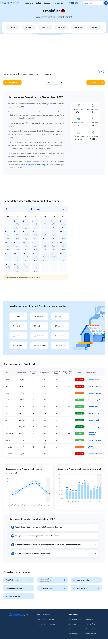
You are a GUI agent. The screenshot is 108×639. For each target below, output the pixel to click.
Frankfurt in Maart (94, 393)
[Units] (73, 3)
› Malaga (52, 624)
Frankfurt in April (94, 400)
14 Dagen (29, 27)
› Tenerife (40, 629)
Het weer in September (14, 588)
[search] (106, 3)
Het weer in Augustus (81, 580)
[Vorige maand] (7, 209)
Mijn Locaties (58, 3)
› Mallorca (52, 629)
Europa (47, 3)
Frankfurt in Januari (94, 380)
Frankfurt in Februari (95, 386)
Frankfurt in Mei (93, 406)
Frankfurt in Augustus (95, 427)
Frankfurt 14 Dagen (13, 580)
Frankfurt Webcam (46, 588)
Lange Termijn (77, 27)
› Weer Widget (73, 633)
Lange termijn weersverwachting (46, 580)
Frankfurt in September (92, 433)
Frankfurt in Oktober (95, 440)
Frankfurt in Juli (93, 420)
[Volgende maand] (64, 209)
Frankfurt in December (95, 454)
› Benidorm (41, 619)
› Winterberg (41, 624)
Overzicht (12, 27)
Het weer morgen (80, 588)
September (61, 27)
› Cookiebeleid (91, 633)
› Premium (72, 624)
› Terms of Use (91, 624)
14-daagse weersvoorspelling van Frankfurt (39, 164)
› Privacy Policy (91, 629)
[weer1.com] (9, 3)
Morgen (94, 27)
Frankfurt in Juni (93, 413)
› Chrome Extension (75, 619)
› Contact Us (90, 619)
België (38, 3)
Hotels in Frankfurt (13, 596)
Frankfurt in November (92, 447)
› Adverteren (72, 629)
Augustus (45, 27)
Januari (95, 83)
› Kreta (51, 619)
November (13, 83)
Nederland (29, 3)
